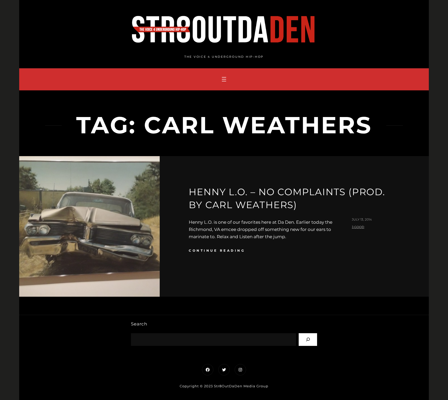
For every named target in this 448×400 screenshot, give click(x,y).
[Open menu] (224, 79)
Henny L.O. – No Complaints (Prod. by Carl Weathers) (287, 198)
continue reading (217, 250)
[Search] (308, 339)
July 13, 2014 (362, 219)
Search (139, 323)
